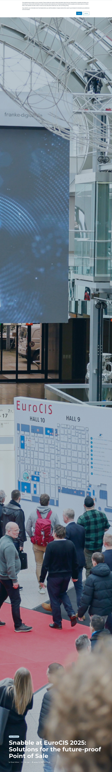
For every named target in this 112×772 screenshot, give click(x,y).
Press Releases (14, 736)
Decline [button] (86, 13)
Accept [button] (79, 13)
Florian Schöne (15, 762)
